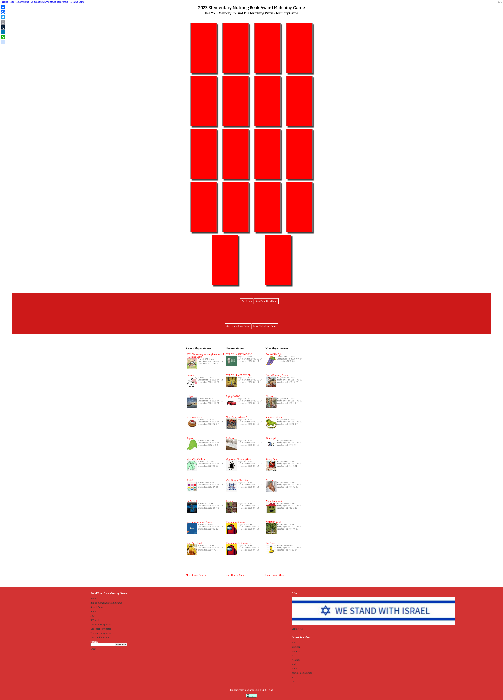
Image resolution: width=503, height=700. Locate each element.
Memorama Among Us (237, 522)
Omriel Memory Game (277, 375)
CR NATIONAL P (273, 522)
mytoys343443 (233, 396)
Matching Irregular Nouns (199, 522)
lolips (190, 396)
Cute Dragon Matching (237, 480)
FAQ (93, 616)
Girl (294, 681)
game (294, 668)
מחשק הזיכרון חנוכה (194, 417)
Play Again (247, 301)
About (94, 611)
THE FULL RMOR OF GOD (238, 375)
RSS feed (95, 620)
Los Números (272, 543)
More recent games (196, 575)
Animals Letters (274, 417)
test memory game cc (237, 417)
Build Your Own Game (266, 301)
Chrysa (269, 396)
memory (296, 651)
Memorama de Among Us (238, 543)
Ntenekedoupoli (274, 501)
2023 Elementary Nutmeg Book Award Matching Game (57, 2)
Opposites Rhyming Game (239, 459)
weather (296, 660)
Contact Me (297, 629)
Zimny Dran (271, 459)
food (294, 664)
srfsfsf (190, 480)
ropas (190, 438)
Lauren (190, 375)
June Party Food (194, 543)
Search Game (97, 607)
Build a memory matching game (106, 603)
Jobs (294, 642)
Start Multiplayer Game (238, 326)
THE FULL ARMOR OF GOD (239, 354)
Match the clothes (196, 459)
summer (296, 647)
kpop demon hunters (302, 673)
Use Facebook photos (101, 629)
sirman (229, 501)
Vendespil (271, 438)
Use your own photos (101, 624)
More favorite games (275, 575)
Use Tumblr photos (100, 637)
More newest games (236, 575)
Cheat (93, 649)
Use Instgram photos (101, 633)
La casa (230, 438)
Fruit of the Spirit (274, 354)
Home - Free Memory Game (15, 2)
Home (93, 598)
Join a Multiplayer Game (265, 326)
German (270, 480)
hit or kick (192, 501)
